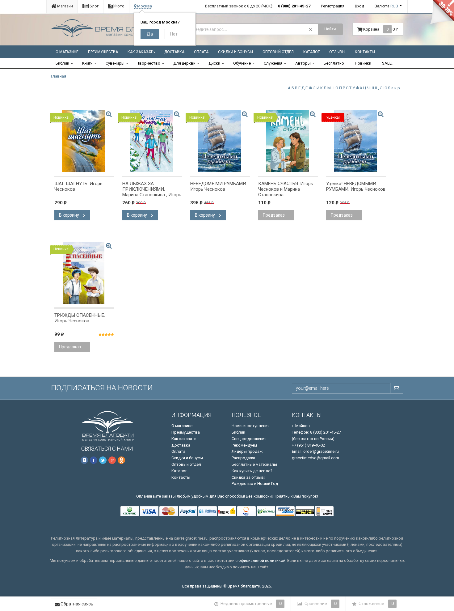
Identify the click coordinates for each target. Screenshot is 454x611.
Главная (58, 76)
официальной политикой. (262, 560)
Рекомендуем (244, 445)
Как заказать (141, 52)
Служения (273, 63)
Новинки (363, 63)
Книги (87, 63)
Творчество (148, 63)
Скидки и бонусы (235, 52)
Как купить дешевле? (252, 471)
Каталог (311, 52)
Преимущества (103, 52)
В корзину (69, 215)
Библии (62, 63)
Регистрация (332, 6)
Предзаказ (274, 215)
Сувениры (115, 63)
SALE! (387, 63)
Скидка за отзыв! (248, 477)
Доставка (174, 52)
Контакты (365, 52)
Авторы (303, 63)
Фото (118, 6)
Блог (94, 6)
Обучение (242, 63)
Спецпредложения (249, 438)
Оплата (201, 52)
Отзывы (337, 52)
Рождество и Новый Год (255, 483)
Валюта (386, 6)
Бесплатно (334, 63)
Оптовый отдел (278, 52)
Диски (214, 63)
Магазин (64, 6)
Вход (359, 6)
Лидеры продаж (247, 451)
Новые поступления (251, 425)
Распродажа (243, 458)
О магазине (67, 52)
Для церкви (184, 63)
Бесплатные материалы (254, 464)
